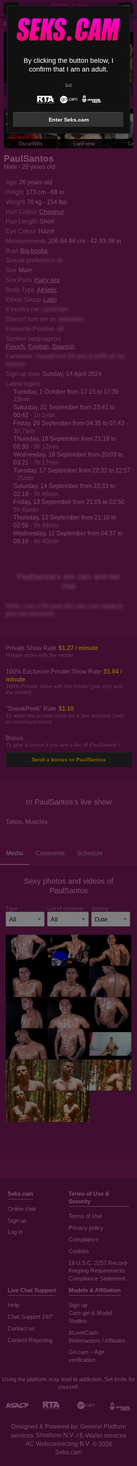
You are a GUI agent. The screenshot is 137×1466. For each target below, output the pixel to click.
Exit (68, 85)
